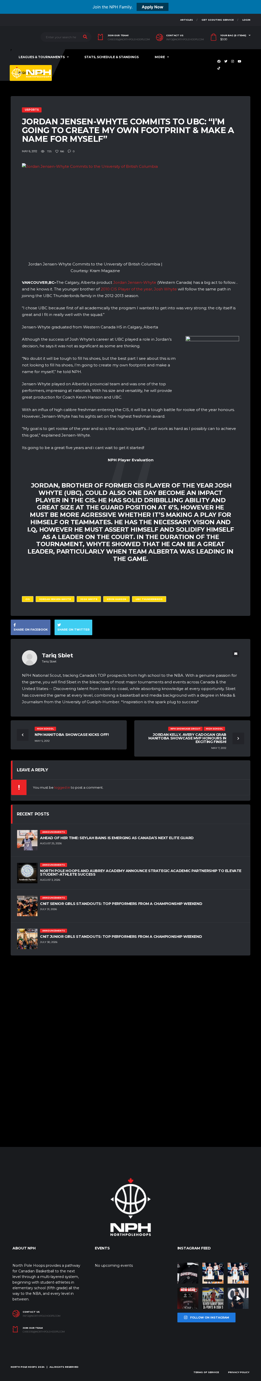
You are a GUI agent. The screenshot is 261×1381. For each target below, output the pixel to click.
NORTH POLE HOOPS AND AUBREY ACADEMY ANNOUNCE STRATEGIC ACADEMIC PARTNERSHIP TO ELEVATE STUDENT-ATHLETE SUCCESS (140, 872)
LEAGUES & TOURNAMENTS (42, 57)
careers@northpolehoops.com (129, 39)
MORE (160, 57)
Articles (186, 19)
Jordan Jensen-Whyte (134, 282)
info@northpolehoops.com (185, 39)
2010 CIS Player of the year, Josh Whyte (139, 289)
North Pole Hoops (24, 1366)
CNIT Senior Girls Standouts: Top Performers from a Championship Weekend (121, 903)
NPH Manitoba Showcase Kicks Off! (72, 734)
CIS (27, 599)
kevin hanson (116, 599)
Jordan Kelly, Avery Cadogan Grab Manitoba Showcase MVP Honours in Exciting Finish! (187, 738)
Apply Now (152, 6)
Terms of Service (206, 1372)
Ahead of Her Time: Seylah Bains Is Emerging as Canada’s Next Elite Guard (117, 838)
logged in (62, 787)
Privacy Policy (238, 1372)
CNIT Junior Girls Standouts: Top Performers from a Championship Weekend (121, 936)
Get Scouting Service (218, 19)
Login (246, 19)
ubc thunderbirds (149, 599)
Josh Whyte (88, 599)
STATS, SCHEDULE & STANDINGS (111, 57)
